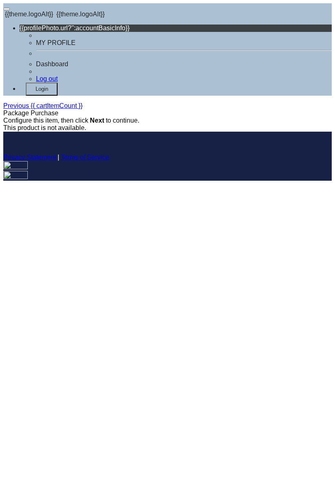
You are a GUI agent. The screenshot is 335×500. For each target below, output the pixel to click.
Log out (47, 78)
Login (42, 89)
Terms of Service (85, 157)
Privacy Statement (29, 157)
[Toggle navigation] (6, 9)
